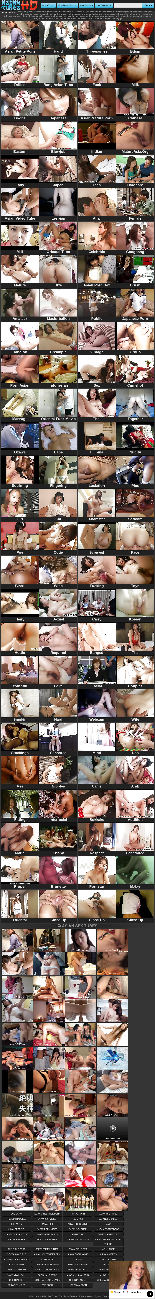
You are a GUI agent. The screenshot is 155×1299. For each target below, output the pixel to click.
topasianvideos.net (77, 1239)
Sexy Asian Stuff (78, 1264)
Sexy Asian (108, 1264)
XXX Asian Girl (108, 1259)
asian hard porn (108, 1269)
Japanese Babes (108, 1219)
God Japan (17, 1214)
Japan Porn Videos (108, 1229)
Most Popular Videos (67, 5)
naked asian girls (47, 1234)
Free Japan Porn (16, 1269)
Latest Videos (48, 5)
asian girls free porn (47, 1214)
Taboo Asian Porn (16, 1239)
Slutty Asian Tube (108, 1234)
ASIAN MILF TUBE (108, 1214)
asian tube (78, 1234)
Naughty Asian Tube (16, 1234)
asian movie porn (78, 1269)
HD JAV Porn (78, 1214)
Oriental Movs (77, 1280)
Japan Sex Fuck (78, 1229)
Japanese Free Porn (47, 1264)
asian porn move (78, 1224)
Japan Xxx (47, 1224)
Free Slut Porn (86, 5)
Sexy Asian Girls (16, 1254)
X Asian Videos (108, 1254)
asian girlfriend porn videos (108, 1241)
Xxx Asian (16, 1224)
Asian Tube (108, 1249)
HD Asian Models (16, 1219)
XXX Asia (77, 1259)
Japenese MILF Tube (47, 1249)
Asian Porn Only (47, 1275)
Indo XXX (78, 1219)
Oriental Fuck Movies (47, 1280)
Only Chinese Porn (78, 1275)
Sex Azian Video (17, 1285)
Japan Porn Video (47, 1229)
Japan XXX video (47, 1219)
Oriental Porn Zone (47, 1269)
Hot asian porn (78, 1285)
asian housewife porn (47, 1254)
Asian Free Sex (16, 1229)
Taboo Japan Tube (47, 1239)
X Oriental (47, 1259)
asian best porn (16, 1275)
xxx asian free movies (17, 1259)
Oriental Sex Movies (108, 1280)
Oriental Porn (108, 1275)
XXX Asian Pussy (16, 1264)
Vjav (108, 1224)
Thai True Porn (17, 1249)
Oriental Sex (16, 1280)
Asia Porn (47, 1285)
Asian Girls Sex (78, 1249)
